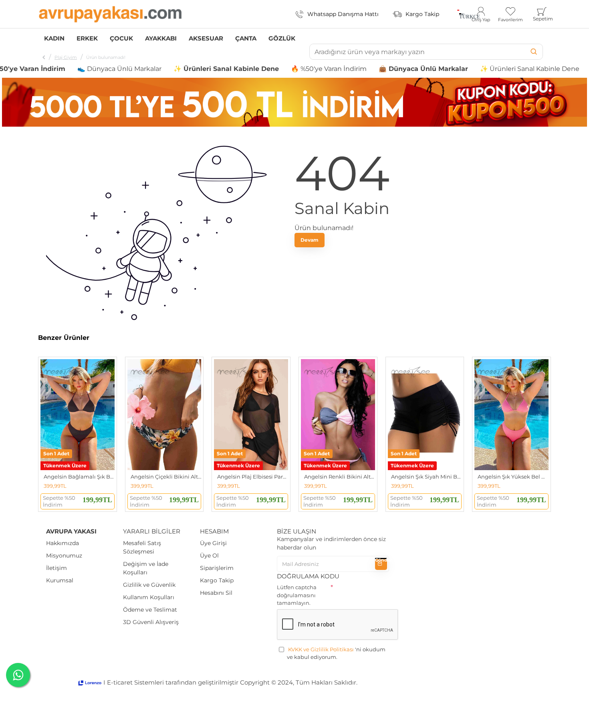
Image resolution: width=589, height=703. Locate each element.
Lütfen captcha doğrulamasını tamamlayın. (297, 595)
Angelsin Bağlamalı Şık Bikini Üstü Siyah (79, 476)
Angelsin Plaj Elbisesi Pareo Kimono (252, 476)
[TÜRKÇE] (458, 14)
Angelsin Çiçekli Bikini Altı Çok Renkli (166, 476)
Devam (310, 240)
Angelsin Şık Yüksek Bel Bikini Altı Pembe (513, 476)
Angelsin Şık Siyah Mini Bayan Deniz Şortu (426, 476)
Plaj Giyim (65, 57)
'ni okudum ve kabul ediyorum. (336, 653)
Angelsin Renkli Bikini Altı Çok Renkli (339, 476)
